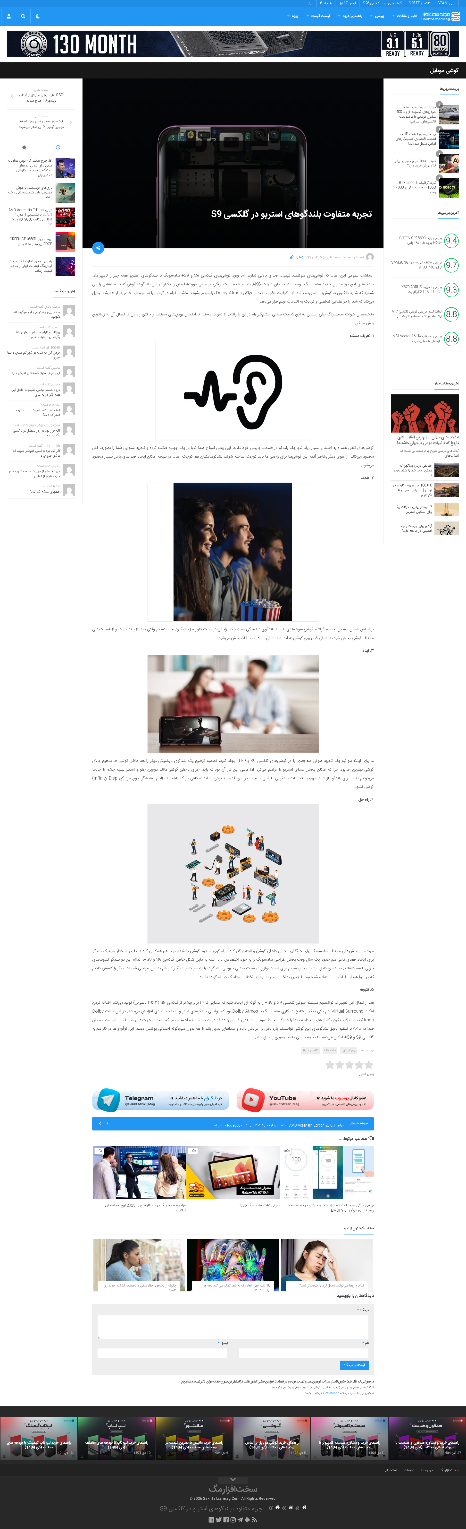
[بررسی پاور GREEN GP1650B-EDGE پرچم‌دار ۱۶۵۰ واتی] (65, 242)
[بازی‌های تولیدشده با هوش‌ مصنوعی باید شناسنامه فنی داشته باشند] (65, 193)
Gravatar (329, 1393)
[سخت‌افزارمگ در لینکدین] (211, 1520)
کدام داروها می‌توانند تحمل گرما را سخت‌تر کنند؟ (332, 1286)
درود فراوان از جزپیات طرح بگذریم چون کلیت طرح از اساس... (34, 474)
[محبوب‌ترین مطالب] (24, 148)
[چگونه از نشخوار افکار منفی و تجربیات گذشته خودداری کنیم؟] (139, 1265)
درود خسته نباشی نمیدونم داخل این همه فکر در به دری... (35, 392)
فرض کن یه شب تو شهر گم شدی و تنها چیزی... (33, 355)
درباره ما (427, 1470)
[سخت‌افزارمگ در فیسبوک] (226, 1520)
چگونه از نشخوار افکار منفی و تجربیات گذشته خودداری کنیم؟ (139, 1288)
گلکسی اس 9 (310, 1050)
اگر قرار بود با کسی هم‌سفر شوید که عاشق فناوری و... (36, 453)
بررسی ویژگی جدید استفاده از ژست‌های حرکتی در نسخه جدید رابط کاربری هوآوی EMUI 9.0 (330, 1208)
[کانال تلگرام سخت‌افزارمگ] (240, 1520)
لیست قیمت (320, 16)
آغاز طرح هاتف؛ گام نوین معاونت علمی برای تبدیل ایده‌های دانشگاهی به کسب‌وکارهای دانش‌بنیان (30, 168)
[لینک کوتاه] (291, 258)
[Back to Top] (233, 1480)
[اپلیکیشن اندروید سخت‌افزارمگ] (247, 1520)
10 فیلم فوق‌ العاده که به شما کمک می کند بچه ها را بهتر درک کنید (235, 1288)
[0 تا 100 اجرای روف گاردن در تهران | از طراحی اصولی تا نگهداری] (446, 490)
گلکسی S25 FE (419, 3)
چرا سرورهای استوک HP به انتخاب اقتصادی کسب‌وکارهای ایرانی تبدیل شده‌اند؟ (416, 139)
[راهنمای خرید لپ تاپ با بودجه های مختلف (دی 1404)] (116, 1438)
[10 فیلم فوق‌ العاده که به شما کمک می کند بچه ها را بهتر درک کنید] (233, 1265)
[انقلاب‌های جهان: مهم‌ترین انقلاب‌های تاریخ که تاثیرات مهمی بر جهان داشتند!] (425, 413)
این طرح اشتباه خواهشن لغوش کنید (35, 373)
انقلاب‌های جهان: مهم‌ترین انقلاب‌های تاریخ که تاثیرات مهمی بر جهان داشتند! (428, 440)
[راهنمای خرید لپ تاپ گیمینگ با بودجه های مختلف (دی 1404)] (38, 1438)
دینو (310, 3)
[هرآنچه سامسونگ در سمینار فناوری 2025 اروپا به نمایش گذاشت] (139, 1172)
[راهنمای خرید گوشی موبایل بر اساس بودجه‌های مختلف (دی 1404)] (271, 1438)
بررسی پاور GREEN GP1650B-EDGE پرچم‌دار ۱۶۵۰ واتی (420, 240)
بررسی (379, 16)
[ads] (233, 44)
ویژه (295, 16)
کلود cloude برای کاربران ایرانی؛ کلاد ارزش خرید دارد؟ (414, 163)
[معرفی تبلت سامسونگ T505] (233, 1172)
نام (365, 1344)
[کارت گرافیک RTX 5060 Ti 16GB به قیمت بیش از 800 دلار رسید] (449, 188)
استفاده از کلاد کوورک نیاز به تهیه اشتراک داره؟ (38, 413)
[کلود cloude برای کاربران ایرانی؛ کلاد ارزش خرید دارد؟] (449, 163)
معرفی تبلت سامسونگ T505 (259, 1205)
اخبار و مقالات (407, 16)
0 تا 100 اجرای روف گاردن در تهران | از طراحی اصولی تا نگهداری (412, 490)
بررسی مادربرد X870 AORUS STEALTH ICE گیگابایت (421, 290)
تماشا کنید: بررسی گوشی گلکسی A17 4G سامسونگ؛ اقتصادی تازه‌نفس (417, 314)
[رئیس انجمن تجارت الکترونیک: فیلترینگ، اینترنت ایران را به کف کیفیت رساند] (65, 266)
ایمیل (223, 1344)
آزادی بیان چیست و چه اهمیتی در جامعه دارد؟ (416, 528)
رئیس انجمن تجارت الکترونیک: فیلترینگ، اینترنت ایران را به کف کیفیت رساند (30, 266)
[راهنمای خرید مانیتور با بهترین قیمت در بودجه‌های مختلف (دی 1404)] (194, 1438)
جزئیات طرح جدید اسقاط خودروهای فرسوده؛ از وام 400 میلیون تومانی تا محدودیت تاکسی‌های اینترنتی (416, 114)
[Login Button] (8, 16)
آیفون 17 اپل (347, 3)
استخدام (391, 1470)
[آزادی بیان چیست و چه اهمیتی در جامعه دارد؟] (446, 528)
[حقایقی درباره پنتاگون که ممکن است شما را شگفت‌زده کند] (446, 470)
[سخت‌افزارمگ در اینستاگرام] (233, 1520)
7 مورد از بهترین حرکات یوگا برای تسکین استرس (414, 509)
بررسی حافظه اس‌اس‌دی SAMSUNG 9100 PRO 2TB (416, 265)
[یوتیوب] (305, 1100)
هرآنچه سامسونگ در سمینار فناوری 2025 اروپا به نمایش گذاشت (145, 1208)
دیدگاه (363, 1310)
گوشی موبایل (444, 70)
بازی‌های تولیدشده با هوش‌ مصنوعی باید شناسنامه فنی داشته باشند (30, 192)
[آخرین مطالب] (58, 148)
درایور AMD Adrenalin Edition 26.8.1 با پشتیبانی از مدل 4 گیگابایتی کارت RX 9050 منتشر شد (278, 1124)
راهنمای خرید (352, 16)
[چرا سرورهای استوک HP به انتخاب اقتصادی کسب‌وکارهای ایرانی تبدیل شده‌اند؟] (449, 139)
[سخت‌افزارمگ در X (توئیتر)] (219, 1520)
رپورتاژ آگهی (348, 1050)
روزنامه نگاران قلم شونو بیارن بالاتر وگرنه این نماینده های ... (37, 335)
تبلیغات (409, 1470)
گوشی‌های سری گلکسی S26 (382, 3)
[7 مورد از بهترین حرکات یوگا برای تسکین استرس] (446, 509)
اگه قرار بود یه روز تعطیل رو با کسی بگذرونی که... (36, 433)
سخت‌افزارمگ (449, 1470)
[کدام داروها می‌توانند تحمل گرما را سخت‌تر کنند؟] (327, 1265)
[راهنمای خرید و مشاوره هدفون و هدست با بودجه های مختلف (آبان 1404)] (427, 1438)
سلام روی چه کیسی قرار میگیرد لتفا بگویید (36, 314)
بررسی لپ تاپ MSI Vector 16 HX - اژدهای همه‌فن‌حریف (417, 339)
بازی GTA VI (446, 3)
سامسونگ (330, 1050)
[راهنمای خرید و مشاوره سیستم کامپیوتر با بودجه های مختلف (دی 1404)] (349, 1438)
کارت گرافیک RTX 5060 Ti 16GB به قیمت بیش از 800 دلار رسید (414, 187)
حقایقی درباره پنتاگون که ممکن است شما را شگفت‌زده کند (413, 470)
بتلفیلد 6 (326, 3)
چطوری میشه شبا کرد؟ (45, 492)
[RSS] (255, 1520)
